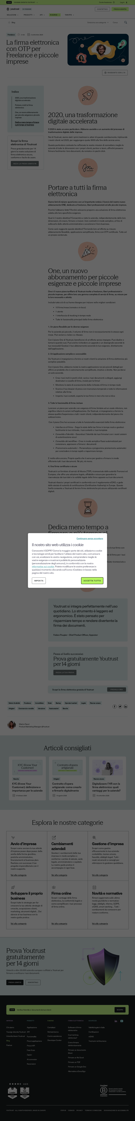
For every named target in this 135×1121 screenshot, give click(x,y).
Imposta (39, 580)
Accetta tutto (92, 580)
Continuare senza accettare (90, 538)
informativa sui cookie (43, 566)
